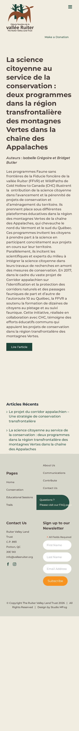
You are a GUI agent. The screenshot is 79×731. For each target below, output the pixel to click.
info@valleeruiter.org (19, 556)
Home (10, 482)
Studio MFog (59, 607)
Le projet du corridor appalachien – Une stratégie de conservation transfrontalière (39, 416)
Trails (9, 504)
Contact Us (50, 488)
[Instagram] (14, 564)
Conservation (14, 489)
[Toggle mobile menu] (70, 7)
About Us (49, 465)
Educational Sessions (19, 497)
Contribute (50, 480)
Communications (54, 472)
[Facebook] (8, 564)
